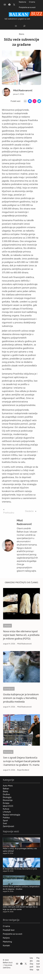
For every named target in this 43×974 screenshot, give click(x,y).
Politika (6, 817)
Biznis (21, 34)
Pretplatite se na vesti (27, 7)
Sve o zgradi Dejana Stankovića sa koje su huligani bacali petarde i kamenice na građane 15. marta (21, 761)
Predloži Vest (8, 930)
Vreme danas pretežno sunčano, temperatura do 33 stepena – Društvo (21, 887)
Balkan (6, 788)
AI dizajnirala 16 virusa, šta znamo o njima (20, 869)
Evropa (6, 803)
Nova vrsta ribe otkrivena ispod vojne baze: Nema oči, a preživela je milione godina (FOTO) (21, 635)
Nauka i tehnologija (11, 814)
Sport (5, 820)
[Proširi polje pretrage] (24, 26)
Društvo (6, 794)
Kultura (6, 809)
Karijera (6, 937)
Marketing (7, 941)
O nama (32, 2)
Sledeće (29, 511)
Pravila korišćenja (38, 964)
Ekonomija (8, 752)
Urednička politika (31, 964)
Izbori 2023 (8, 806)
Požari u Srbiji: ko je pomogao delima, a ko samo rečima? (20, 849)
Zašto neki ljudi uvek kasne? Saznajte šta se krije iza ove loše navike (20, 908)
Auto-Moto (8, 785)
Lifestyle (7, 625)
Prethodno (8, 512)
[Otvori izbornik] (15, 26)
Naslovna (22, 2)
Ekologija (7, 797)
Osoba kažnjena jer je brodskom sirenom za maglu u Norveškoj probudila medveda (21, 698)
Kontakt (6, 945)
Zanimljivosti (9, 689)
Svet (5, 823)
